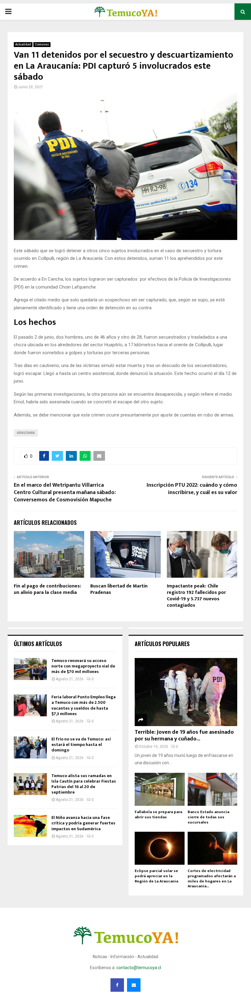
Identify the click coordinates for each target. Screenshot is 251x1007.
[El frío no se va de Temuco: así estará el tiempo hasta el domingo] (30, 747)
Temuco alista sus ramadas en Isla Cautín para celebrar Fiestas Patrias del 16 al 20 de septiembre (83, 784)
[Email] (133, 985)
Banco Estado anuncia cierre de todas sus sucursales (208, 817)
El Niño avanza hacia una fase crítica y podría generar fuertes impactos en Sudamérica (83, 823)
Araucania (26, 432)
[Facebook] (117, 985)
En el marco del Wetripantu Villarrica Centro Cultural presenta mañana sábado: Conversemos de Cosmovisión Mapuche (65, 492)
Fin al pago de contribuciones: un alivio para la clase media (47, 589)
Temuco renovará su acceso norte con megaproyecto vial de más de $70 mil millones (83, 666)
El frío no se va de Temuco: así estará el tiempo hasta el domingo (81, 745)
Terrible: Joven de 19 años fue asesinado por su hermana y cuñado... (184, 735)
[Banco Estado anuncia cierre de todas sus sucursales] (213, 789)
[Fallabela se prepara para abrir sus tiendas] (160, 789)
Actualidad (23, 44)
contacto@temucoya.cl (138, 967)
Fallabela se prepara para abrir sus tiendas (158, 814)
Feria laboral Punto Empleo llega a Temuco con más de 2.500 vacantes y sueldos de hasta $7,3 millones (83, 705)
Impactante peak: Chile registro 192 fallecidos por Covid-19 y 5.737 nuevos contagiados (196, 595)
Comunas (42, 44)
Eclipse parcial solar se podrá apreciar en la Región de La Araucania (156, 876)
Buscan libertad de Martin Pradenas (119, 589)
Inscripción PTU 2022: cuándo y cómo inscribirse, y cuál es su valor (192, 489)
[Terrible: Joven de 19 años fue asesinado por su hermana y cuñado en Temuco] (186, 692)
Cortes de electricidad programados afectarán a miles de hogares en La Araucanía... (212, 878)
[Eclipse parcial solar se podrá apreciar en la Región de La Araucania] (160, 848)
